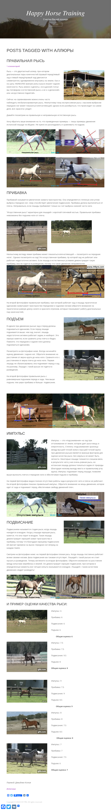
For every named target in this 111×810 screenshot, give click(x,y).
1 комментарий (13, 66)
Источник (11, 789)
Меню (55, 24)
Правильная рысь (26, 61)
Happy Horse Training (55, 12)
